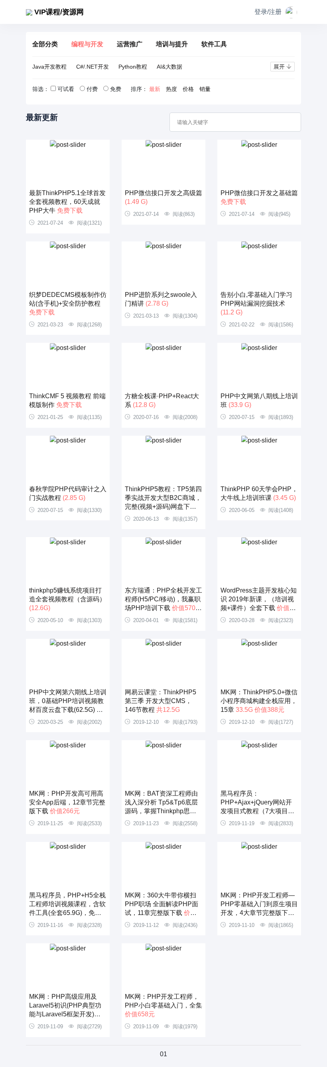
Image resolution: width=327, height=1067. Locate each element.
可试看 (65, 89)
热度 (171, 89)
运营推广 (129, 44)
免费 (115, 89)
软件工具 (214, 44)
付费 (92, 89)
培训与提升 (172, 44)
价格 (188, 89)
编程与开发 (87, 44)
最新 (154, 89)
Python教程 (132, 66)
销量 (205, 89)
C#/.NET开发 (92, 66)
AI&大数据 (169, 66)
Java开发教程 (49, 66)
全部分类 (45, 44)
